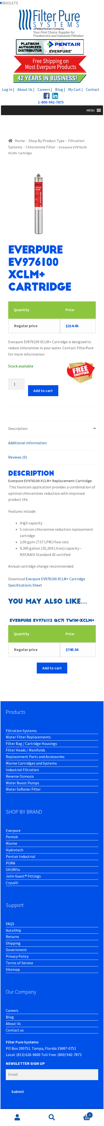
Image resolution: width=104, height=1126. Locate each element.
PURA (10, 863)
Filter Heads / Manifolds (25, 750)
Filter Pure (52, 46)
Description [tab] (18, 428)
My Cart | (75, 89)
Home (20, 140)
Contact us (15, 1030)
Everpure (13, 830)
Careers (12, 1010)
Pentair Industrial (20, 856)
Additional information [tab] (27, 442)
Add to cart (43, 390)
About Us (13, 1023)
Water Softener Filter (23, 789)
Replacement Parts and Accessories (35, 756)
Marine (11, 843)
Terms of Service (19, 962)
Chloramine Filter (40, 147)
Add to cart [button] (52, 667)
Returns (12, 936)
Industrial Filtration (22, 769)
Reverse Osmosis (20, 776)
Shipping (13, 943)
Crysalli (12, 882)
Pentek (12, 836)
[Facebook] (47, 96)
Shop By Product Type (47, 140)
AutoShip (13, 930)
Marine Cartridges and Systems (31, 763)
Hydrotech (14, 849)
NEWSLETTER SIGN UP (25, 1063)
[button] (91, 110)
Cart (80, 1113)
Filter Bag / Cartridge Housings (31, 743)
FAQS (10, 923)
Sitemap (13, 969)
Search (52, 1117)
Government (16, 949)
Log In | (8, 89)
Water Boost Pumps (22, 782)
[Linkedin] (55, 96)
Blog (10, 1017)
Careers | (44, 89)
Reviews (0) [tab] (17, 457)
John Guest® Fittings (23, 876)
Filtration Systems (21, 730)
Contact (92, 89)
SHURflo (13, 869)
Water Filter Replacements (28, 736)
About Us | (25, 89)
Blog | (60, 89)
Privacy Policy (17, 956)
